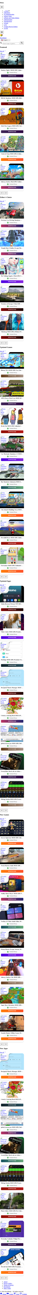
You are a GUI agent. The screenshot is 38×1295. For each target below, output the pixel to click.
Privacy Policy (8, 1283)
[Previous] (2, 193)
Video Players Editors (11, 26)
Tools (6, 23)
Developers (7, 1287)
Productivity (8, 21)
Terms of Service (9, 1285)
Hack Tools (8, 16)
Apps (6, 11)
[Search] (22, 43)
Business (7, 12)
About (5, 1282)
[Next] (6, 193)
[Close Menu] (2, 7)
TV (5, 25)
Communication (9, 14)
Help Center (7, 1288)
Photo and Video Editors (11, 18)
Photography (8, 19)
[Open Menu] (2, 32)
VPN (6, 28)
